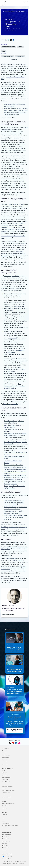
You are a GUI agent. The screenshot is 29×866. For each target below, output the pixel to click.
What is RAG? (4, 849)
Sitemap (3, 861)
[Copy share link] (6, 40)
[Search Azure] (5, 2)
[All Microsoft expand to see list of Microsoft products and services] (1, 2)
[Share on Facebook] (8, 40)
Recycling (9, 863)
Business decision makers (7, 56)
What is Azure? (4, 750)
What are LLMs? (4, 845)
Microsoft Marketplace (6, 805)
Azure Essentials (5, 761)
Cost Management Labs (11, 276)
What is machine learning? (6, 838)
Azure (2, 5)
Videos (3, 827)
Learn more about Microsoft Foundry (14, 730)
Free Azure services (5, 775)
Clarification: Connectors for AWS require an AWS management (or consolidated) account (14, 503)
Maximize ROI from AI (6, 781)
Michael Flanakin (9, 28)
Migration (20, 46)
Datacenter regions (5, 757)
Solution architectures (6, 792)
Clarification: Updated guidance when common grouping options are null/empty (15, 517)
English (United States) (8, 853)
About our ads (14, 863)
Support (3, 794)
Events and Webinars (5, 823)
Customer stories (5, 764)
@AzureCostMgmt (11, 558)
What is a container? (5, 847)
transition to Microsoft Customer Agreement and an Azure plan (13, 254)
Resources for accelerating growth (8, 790)
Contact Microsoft (9, 861)
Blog (2, 816)
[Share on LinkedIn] (13, 40)
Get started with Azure (6, 752)
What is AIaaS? (4, 843)
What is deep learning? (6, 840)
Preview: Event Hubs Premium (13, 479)
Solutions (3, 788)
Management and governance (8, 46)
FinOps (3, 51)
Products (3, 770)
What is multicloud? (5, 836)
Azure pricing (4, 772)
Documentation (4, 814)
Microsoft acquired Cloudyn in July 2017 (13, 204)
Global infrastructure (5, 755)
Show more (14, 59)
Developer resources (5, 818)
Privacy (14, 861)
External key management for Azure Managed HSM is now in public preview (14, 691)
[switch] (27, 1)
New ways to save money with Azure (15, 112)
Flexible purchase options (6, 777)
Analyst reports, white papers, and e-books (10, 825)
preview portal (12, 338)
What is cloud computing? (6, 834)
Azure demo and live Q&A (6, 797)
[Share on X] (11, 40)
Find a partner (4, 808)
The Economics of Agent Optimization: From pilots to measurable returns (14, 649)
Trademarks (24, 861)
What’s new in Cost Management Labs (15, 110)
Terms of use (19, 861)
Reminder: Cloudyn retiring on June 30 (16, 108)
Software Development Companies (8, 803)
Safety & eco (4, 863)
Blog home (7, 11)
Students (3, 821)
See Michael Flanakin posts (8, 614)
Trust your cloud (5, 759)
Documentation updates (11, 114)
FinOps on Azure (5, 779)
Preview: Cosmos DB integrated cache (15, 477)
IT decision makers (20, 56)
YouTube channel (16, 560)
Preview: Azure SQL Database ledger (15, 469)
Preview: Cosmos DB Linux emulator (15, 475)
